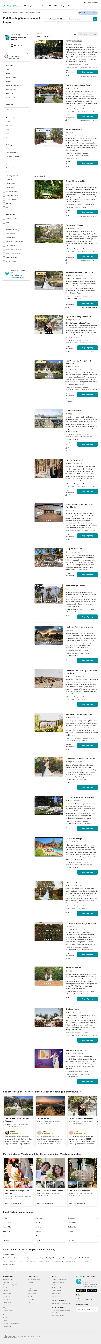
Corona (38, 1240)
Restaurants (10, 93)
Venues (38, 6)
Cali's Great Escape (73, 838)
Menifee (6, 1240)
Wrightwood (40, 1231)
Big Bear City (72, 1227)
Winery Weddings (38, 1258)
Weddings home (8, 1279)
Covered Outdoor (12, 153)
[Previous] (3, 1122)
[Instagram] (91, 1299)
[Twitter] (82, 1299)
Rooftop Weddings (85, 1258)
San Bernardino (8, 1236)
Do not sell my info (9, 1305)
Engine (30, 1296)
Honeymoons (56, 1296)
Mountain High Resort (75, 586)
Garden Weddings (83, 1261)
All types (9, 70)
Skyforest (71, 1218)
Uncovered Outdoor (12, 157)
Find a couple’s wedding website (62, 1303)
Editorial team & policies (10, 1285)
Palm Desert (7, 1223)
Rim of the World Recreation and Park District (79, 505)
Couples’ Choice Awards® (11, 1323)
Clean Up (9, 180)
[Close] (27, 34)
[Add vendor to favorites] (60, 42)
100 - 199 (9, 126)
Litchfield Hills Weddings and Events (81, 923)
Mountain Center (41, 1236)
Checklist (30, 1282)
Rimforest (6, 1231)
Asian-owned (10, 238)
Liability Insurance (12, 196)
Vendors (45, 6)
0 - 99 (8, 122)
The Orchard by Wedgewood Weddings (78, 362)
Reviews (5, 1321)
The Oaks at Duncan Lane (76, 225)
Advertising (6, 1296)
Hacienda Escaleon (73, 129)
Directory (6, 1318)
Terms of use (7, 1299)
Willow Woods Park (73, 968)
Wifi (7, 207)
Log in (88, 6)
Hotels (8, 82)
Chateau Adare (72, 1009)
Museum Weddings (44, 1261)
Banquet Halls (70, 1261)
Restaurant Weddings (70, 1258)
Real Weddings (56, 1293)
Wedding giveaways (58, 1285)
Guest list (30, 1285)
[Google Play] (92, 1291)
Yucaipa (70, 1231)
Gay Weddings (7, 1326)
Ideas (51, 6)
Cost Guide (31, 1299)
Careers (5, 1291)
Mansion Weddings (9, 1261)
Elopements (65, 6)
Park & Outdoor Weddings (33, 12)
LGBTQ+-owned (11, 246)
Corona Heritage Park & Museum (79, 797)
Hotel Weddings (25, 1258)
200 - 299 (9, 130)
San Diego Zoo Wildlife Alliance (79, 272)
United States (85, 1309)
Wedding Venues (17, 12)
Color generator (57, 1291)
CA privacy (6, 1308)
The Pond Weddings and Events (79, 627)
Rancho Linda (71, 882)
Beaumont (39, 1223)
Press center (7, 1293)
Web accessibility (8, 1311)
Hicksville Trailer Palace (75, 1050)
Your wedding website (34, 1279)
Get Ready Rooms (12, 192)
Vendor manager (33, 1291)
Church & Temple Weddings (26, 1261)
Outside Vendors (11, 200)
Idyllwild (5, 1218)
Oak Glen (71, 1240)
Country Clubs (11, 90)
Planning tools (29, 6)
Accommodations (12, 168)
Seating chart (32, 1293)
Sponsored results (41, 36)
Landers (38, 1227)
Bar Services (10, 172)
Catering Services (12, 176)
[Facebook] (78, 1299)
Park (7, 223)
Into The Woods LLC (74, 460)
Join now (94, 6)
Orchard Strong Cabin (75, 181)
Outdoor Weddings (9, 1264)
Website (57, 6)
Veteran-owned (11, 257)
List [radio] (75, 34)
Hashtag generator (58, 1282)
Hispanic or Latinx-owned (14, 242)
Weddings (6, 12)
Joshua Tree (72, 1223)
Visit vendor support (58, 1315)
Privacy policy (7, 1302)
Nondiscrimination (8, 1288)
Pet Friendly (10, 203)
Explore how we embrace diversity (17, 276)
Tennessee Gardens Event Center (80, 758)
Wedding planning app (59, 1279)
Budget (30, 1288)
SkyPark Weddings (73, 41)
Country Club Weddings (53, 1258)
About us (6, 1282)
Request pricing (87, 72)
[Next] (97, 1122)
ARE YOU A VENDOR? (91, 2)
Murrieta (70, 1236)
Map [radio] (94, 34)
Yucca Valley (7, 1227)
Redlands (39, 1218)
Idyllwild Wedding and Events (78, 316)
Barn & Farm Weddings (10, 1258)
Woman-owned (11, 261)
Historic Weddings (57, 1261)
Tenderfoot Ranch (73, 410)
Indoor (8, 149)
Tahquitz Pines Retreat (75, 549)
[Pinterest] (87, 1299)
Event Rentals (10, 188)
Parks (8, 74)
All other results (40, 176)
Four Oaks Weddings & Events (78, 85)
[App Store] (81, 1291)
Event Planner (10, 184)
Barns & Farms (11, 78)
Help (29, 1302)
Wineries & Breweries (13, 86)
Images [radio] (85, 34)
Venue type (10, 66)
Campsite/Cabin (11, 219)
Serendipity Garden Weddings (78, 714)
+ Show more (10, 97)
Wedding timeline (57, 1288)
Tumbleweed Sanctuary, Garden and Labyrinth (81, 671)
